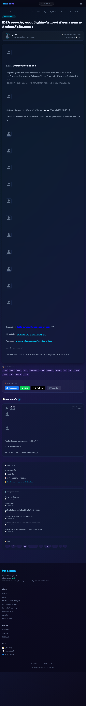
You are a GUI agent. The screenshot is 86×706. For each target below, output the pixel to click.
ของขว (55, 546)
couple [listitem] (18, 375)
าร (60, 546)
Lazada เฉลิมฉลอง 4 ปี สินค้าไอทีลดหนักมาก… (19, 517)
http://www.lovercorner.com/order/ (31, 334)
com (7, 546)
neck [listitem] (26, 375)
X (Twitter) (39, 388)
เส (65, 546)
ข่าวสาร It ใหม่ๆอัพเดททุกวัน (11, 601)
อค (41, 546)
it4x (8, 3)
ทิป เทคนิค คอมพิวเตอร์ (9, 604)
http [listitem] (12, 371)
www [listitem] (18, 371)
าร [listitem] (65, 371)
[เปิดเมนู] (81, 3)
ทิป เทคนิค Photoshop (9, 608)
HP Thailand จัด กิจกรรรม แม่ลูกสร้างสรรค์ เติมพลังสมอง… (24, 530)
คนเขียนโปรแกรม (7, 619)
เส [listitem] (70, 371)
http (13, 546)
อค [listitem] (43, 371)
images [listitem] (49, 371)
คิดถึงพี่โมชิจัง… (9, 504)
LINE (26, 388)
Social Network (7, 611)
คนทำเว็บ (5, 615)
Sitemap (5, 633)
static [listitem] (77, 371)
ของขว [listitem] (58, 371)
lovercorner (33, 546)
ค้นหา (4, 597)
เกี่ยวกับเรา (5, 630)
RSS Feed (5, 637)
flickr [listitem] (5, 375)
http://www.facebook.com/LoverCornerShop (34, 341)
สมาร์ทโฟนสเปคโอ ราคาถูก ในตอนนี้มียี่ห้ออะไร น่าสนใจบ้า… (23, 524)
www (19, 546)
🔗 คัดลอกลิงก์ (54, 388)
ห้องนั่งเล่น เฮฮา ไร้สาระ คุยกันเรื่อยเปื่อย (22, 12)
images (47, 546)
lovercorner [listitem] (34, 371)
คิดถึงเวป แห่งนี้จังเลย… (12, 498)
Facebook (13, 388)
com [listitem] (5, 371)
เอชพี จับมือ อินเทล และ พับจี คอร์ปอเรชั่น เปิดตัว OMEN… (22, 511)
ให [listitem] (11, 375)
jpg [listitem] (25, 371)
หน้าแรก (4, 12)
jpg (25, 546)
